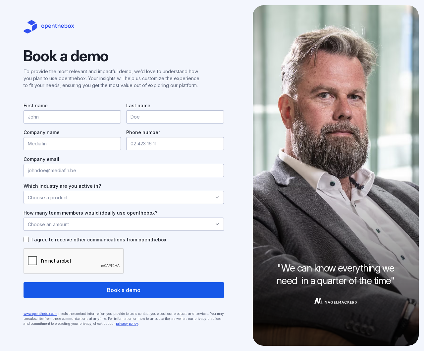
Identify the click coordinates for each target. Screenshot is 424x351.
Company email (41, 159)
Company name (42, 132)
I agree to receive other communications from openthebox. (99, 239)
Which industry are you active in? (62, 186)
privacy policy (127, 324)
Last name (138, 105)
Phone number (143, 132)
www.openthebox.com (40, 314)
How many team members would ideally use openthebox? (90, 213)
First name (36, 105)
